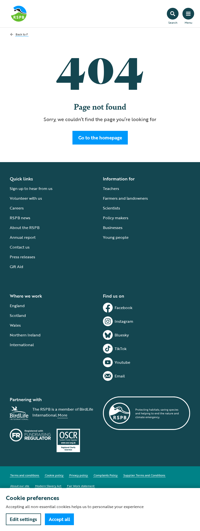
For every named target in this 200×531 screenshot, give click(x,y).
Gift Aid (16, 267)
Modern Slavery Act (48, 486)
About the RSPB (25, 227)
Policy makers (115, 218)
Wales (15, 325)
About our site (19, 486)
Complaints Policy (106, 475)
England (17, 306)
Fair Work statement (80, 486)
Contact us (20, 247)
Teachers (111, 188)
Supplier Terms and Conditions (144, 475)
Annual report (23, 237)
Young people (116, 237)
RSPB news (20, 218)
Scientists (111, 208)
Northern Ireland (25, 335)
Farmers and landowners (125, 198)
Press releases (22, 257)
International (22, 345)
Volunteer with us (26, 198)
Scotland (18, 315)
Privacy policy (78, 475)
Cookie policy (54, 475)
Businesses (112, 227)
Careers (17, 208)
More (62, 415)
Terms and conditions (24, 475)
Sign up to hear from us (31, 188)
